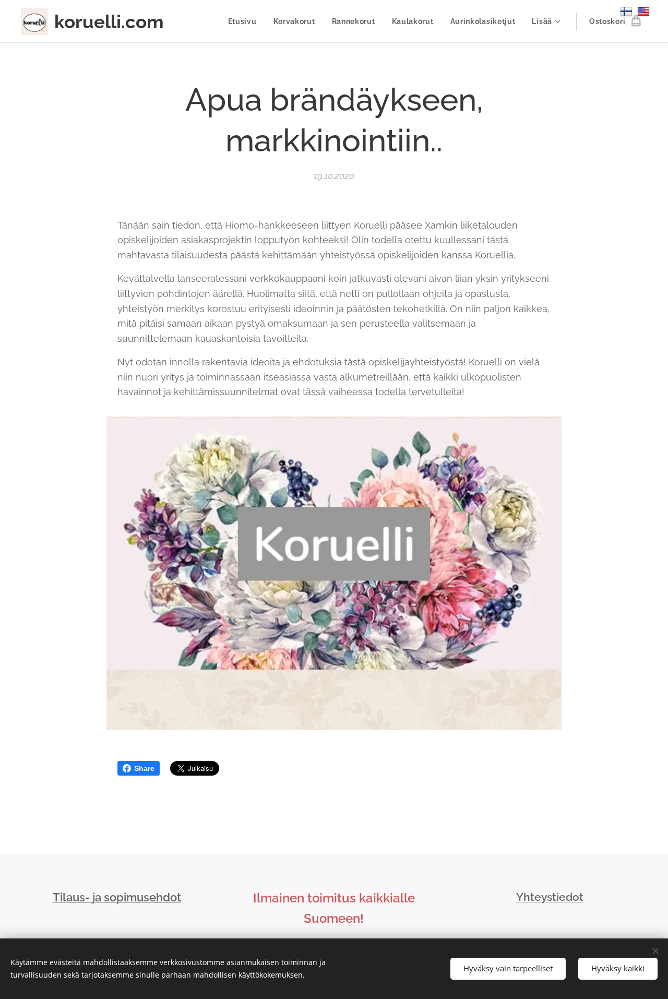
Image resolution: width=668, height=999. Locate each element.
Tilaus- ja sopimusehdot (117, 897)
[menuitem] (245, 21)
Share (144, 768)
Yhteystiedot (549, 896)
